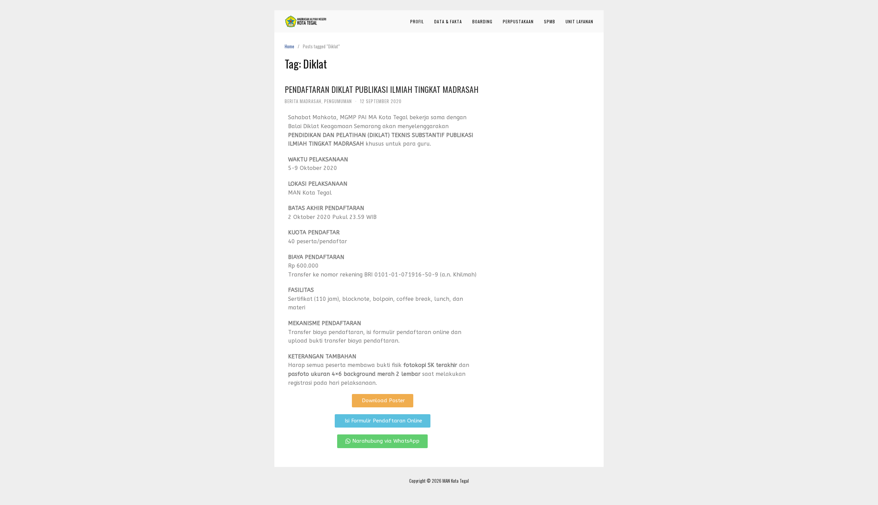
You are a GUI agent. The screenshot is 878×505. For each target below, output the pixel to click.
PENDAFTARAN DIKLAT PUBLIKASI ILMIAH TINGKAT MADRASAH (381, 89)
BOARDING (482, 21)
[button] (382, 400)
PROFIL (417, 21)
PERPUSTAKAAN (518, 21)
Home (289, 46)
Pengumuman (338, 101)
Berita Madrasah (303, 101)
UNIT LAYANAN (579, 21)
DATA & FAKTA (448, 21)
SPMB (549, 21)
